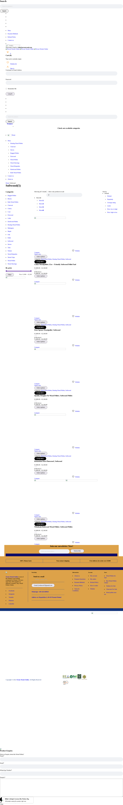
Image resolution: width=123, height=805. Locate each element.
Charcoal (10, 205)
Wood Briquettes (12, 254)
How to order (94, 585)
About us (77, 576)
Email (2, 763)
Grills (9, 218)
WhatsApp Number (6, 770)
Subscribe (77, 551)
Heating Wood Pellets (14, 225)
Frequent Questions (79, 579)
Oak (9, 234)
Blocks (10, 199)
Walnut (10, 251)
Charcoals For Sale (111, 589)
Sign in (12, 68)
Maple (9, 231)
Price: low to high (112, 209)
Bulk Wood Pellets (13, 202)
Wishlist (13, 64)
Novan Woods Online (12, 577)
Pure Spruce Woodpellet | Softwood (47, 330)
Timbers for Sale (111, 586)
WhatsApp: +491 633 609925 (40, 592)
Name (2, 756)
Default (109, 196)
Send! (4, 799)
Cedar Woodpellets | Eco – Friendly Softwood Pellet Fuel (55, 264)
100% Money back (26, 561)
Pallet (9, 238)
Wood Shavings (12, 264)
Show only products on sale (56, 191)
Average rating (111, 202)
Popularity (110, 199)
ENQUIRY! (40, 261)
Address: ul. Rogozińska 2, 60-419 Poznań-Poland (46, 597)
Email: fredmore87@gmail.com (43, 585)
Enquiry (2, 777)
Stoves (9, 244)
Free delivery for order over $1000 (100, 561)
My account (93, 576)
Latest (109, 206)
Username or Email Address (14, 70)
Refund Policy (12, 37)
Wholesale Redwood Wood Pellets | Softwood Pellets (53, 527)
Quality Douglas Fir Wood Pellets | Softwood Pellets (53, 396)
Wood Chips (11, 257)
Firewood (10, 215)
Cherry (10, 208)
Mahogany (11, 228)
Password (8, 79)
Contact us (11, 40)
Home (7, 183)
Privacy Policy (78, 585)
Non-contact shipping (62, 561)
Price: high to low (112, 212)
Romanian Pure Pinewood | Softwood (48, 461)
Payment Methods (13, 34)
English (11, 45)
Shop (9, 30)
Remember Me (12, 88)
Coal (9, 212)
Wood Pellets (11, 260)
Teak (9, 247)
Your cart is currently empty (13, 59)
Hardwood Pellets (13, 221)
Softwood (10, 241)
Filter (9, 274)
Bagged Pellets (12, 195)
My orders (93, 579)
